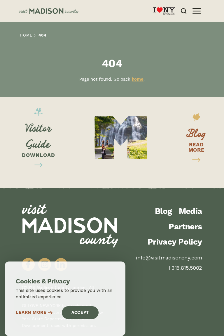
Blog (163, 211)
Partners (185, 227)
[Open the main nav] (196, 11)
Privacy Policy (175, 242)
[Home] (81, 11)
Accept (80, 312)
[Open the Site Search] (183, 11)
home (138, 79)
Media (190, 211)
